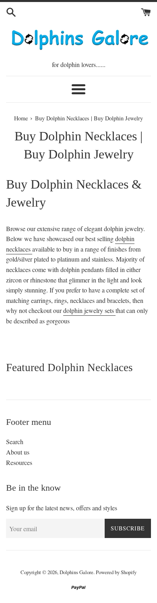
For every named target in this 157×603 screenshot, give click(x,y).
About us (17, 452)
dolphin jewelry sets (89, 310)
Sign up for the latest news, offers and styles (61, 508)
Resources (19, 462)
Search (14, 441)
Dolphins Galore (76, 572)
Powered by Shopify (116, 572)
